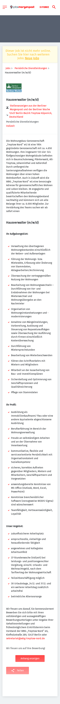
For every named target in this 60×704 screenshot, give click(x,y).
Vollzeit (10, 125)
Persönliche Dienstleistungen (31, 68)
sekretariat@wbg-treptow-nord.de (25, 638)
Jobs (8, 68)
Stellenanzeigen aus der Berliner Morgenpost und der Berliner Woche (30, 107)
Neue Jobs (32, 58)
